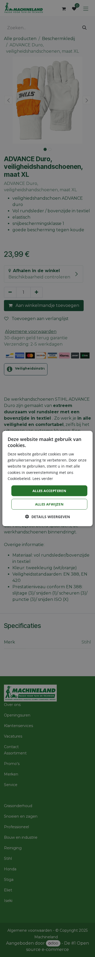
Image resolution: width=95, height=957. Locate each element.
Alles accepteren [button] (49, 490)
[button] (47, 517)
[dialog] (47, 478)
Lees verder (42, 478)
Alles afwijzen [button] (49, 504)
